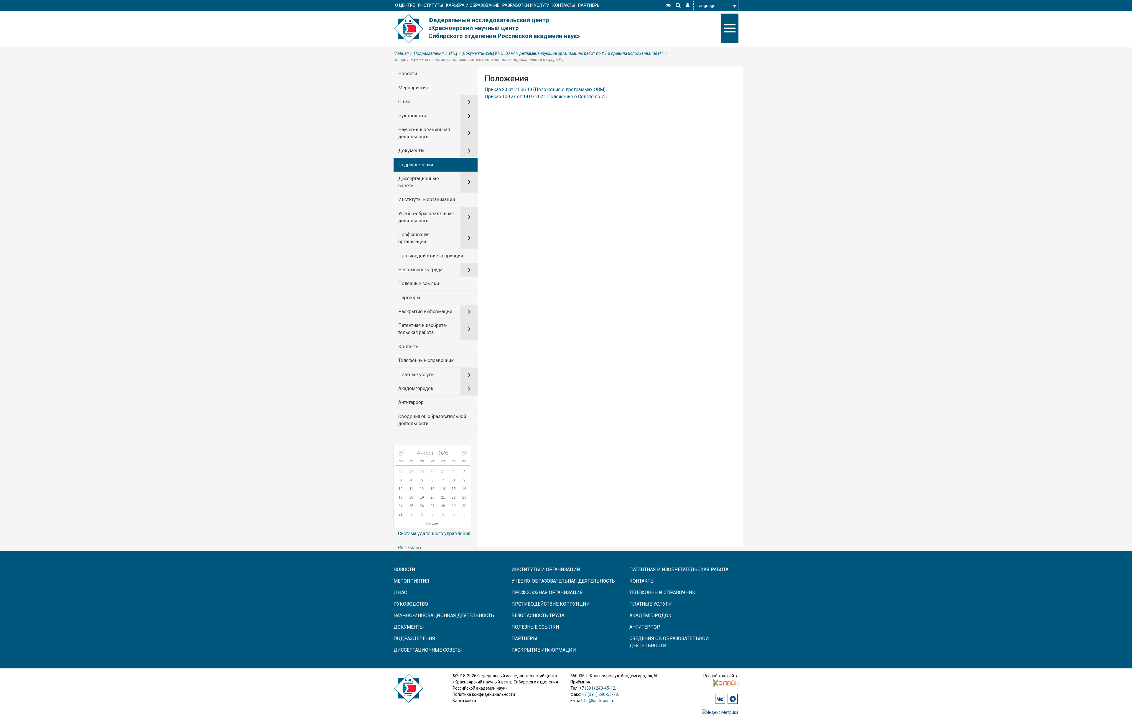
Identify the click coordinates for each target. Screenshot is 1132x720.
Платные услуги (416, 374)
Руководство (412, 116)
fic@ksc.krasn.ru (599, 700)
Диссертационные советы (418, 182)
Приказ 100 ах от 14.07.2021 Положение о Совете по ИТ (546, 96)
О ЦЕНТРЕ (405, 5)
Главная (401, 53)
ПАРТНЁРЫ (589, 5)
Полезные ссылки (418, 283)
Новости (407, 73)
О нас (404, 101)
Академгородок (415, 388)
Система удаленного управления (434, 533)
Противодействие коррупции (430, 256)
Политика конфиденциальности (484, 694)
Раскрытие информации (425, 311)
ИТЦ (453, 53)
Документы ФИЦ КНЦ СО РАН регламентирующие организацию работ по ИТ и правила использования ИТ (563, 53)
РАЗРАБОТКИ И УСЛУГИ (525, 5)
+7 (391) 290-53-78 (600, 694)
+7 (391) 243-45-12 (597, 688)
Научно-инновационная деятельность (424, 133)
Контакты (409, 346)
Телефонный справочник (426, 360)
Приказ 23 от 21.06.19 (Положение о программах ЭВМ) (545, 89)
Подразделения (429, 53)
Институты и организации (426, 199)
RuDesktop (409, 547)
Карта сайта (464, 700)
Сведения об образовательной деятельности (432, 420)
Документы (411, 150)
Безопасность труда (420, 269)
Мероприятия (413, 88)
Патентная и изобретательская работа (422, 329)
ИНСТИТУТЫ (430, 5)
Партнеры (409, 297)
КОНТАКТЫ (563, 5)
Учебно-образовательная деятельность (426, 217)
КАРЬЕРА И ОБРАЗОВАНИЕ (472, 5)
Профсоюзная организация (414, 238)
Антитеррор (411, 402)
